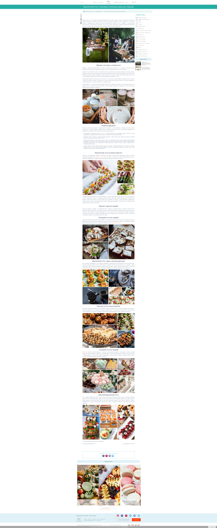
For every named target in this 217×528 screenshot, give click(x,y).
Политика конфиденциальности (89, 520)
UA (80, 2)
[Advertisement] (108, 16)
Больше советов (105, 508)
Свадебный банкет (98, 11)
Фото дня (101, 2)
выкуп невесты (100, 157)
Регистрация (136, 519)
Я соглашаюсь (212, 526)
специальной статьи (115, 222)
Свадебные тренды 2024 (119, 2)
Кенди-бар (85, 352)
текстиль (102, 133)
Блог (127, 2)
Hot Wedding (87, 11)
